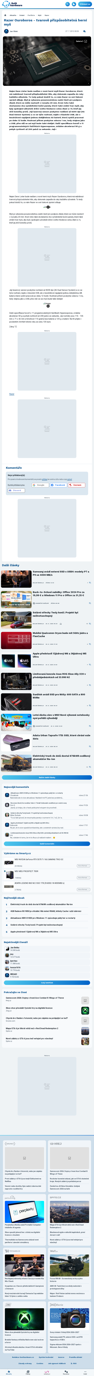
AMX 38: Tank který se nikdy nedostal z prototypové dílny (66, 1287)
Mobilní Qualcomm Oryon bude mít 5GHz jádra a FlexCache (60, 635)
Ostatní (21, 15)
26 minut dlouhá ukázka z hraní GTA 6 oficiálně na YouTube (23, 1348)
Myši (39, 15)
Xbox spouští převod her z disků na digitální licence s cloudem (22, 1233)
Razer (47, 15)
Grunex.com (10, 1021)
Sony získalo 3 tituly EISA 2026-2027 (64, 1332)
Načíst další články (47, 777)
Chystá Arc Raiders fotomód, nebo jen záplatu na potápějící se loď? (37, 1018)
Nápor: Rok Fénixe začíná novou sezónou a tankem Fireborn (67, 1294)
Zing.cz (9, 1011)
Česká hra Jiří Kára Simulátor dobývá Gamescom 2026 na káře (65, 1187)
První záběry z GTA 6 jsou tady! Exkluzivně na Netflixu (23, 1180)
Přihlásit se (85, 4)
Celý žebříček (47, 983)
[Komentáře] (84, 31)
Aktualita (13, 15)
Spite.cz (9, 1031)
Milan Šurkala (38, 582)
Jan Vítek (14, 31)
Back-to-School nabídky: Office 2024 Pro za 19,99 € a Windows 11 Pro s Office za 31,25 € (58, 594)
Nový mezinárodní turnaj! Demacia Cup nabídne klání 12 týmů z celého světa (24, 1294)
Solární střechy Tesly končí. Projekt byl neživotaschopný (55, 614)
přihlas (44, 479)
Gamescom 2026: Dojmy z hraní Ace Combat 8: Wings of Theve (35, 998)
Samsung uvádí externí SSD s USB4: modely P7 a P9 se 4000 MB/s (61, 573)
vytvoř (69, 479)
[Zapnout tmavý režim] (74, 4)
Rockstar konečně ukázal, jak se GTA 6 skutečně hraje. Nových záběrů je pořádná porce (69, 1180)
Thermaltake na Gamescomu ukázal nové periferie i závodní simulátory (22, 1241)
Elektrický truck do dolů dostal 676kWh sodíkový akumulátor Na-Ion (61, 757)
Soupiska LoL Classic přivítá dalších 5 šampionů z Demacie (24, 1287)
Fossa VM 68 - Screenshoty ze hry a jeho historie (66, 1280)
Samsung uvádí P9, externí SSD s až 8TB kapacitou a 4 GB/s (66, 1338)
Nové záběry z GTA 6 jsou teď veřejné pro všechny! (29, 1038)
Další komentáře (47, 844)
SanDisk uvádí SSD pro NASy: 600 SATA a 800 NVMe (59, 696)
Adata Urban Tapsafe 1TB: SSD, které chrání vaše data (61, 737)
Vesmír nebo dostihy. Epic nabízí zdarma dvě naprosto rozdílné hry (23, 1187)
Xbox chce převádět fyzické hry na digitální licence (29, 1008)
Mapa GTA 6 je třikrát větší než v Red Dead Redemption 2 (32, 1028)
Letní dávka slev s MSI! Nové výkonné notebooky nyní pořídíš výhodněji (61, 717)
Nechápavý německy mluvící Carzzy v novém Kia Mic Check (24, 1280)
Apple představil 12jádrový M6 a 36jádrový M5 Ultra (59, 655)
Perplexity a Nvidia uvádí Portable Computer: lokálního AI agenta (23, 1226)
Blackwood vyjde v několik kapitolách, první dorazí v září (67, 1233)
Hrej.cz (8, 1001)
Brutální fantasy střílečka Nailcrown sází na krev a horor (24, 1341)
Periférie (31, 15)
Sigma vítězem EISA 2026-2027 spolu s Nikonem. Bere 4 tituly (65, 1346)
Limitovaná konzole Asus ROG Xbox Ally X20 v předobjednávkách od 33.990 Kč (59, 676)
